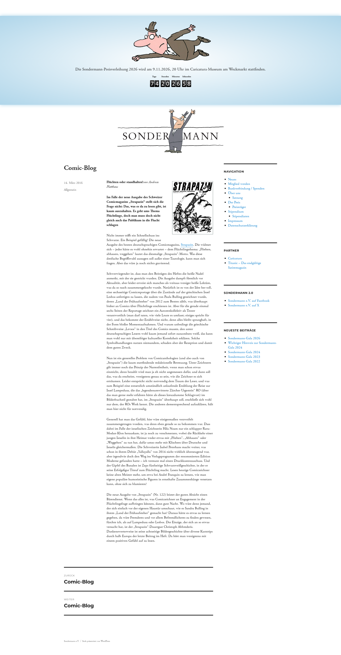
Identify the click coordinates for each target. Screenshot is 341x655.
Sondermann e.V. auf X (243, 305)
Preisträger (239, 207)
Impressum (235, 221)
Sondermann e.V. (71, 641)
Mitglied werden (239, 184)
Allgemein (70, 190)
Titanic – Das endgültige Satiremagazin (244, 265)
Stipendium (236, 211)
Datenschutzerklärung (242, 225)
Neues (232, 179)
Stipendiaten (240, 216)
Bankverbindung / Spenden (246, 188)
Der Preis (234, 202)
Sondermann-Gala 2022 (244, 361)
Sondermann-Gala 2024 (244, 352)
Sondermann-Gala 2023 (244, 357)
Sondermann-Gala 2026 (244, 338)
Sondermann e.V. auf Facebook (248, 301)
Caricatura (235, 258)
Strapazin (187, 244)
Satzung (237, 198)
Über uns (234, 193)
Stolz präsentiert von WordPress (96, 641)
